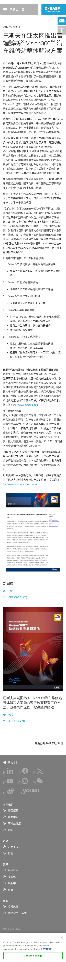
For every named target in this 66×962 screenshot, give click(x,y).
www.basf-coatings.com (22, 484)
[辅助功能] (62, 30)
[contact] (62, 21)
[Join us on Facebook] (23, 773)
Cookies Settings (33, 955)
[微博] (8, 793)
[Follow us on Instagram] (23, 783)
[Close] (62, 937)
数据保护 (47, 949)
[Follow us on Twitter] (38, 773)
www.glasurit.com (28, 404)
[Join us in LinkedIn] (8, 773)
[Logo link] (52, 9)
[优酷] (29, 793)
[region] (33, 947)
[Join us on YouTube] (8, 783)
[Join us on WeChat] (38, 783)
